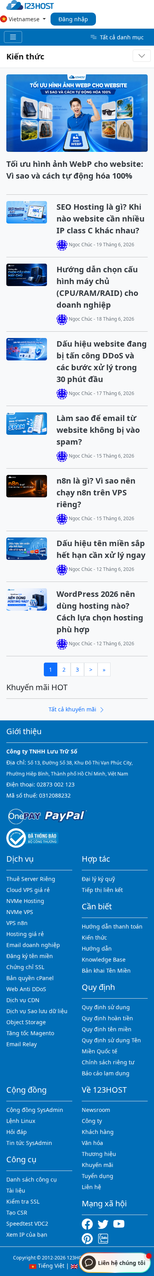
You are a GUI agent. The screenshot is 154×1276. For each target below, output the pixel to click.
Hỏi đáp (16, 1132)
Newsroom (96, 1109)
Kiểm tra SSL (22, 1201)
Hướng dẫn (97, 948)
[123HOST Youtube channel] (120, 1223)
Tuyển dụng (97, 1176)
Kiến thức (25, 56)
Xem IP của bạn (26, 1234)
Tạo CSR (16, 1212)
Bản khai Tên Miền (106, 970)
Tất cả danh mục (122, 37)
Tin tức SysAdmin (29, 1143)
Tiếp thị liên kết (102, 890)
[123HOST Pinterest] (88, 1238)
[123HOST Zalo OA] (103, 1238)
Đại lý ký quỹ (98, 879)
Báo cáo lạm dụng (106, 1073)
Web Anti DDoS (26, 989)
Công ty (92, 1121)
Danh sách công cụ (31, 1179)
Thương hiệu (99, 1154)
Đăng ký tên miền (29, 956)
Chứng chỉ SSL (25, 967)
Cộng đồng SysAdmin (34, 1109)
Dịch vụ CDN (22, 1000)
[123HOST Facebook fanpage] (90, 1223)
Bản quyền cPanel (30, 978)
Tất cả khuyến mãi (73, 709)
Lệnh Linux (20, 1121)
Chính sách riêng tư (108, 1062)
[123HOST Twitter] (105, 1223)
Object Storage (26, 1022)
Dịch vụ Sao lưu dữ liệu (37, 1011)
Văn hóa (92, 1143)
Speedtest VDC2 (27, 1223)
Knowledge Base (104, 959)
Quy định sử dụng (106, 1007)
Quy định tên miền (106, 1029)
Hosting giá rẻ (25, 934)
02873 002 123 (56, 784)
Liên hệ (91, 1187)
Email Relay (21, 1044)
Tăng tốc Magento (30, 1033)
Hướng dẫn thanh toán (112, 926)
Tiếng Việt (50, 1265)
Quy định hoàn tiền (107, 1018)
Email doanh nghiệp (33, 945)
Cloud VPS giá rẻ (28, 890)
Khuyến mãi (97, 1165)
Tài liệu (15, 1190)
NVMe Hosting (25, 901)
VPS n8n (17, 923)
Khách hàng (98, 1132)
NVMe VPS (19, 912)
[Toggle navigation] (13, 37)
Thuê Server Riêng (30, 879)
